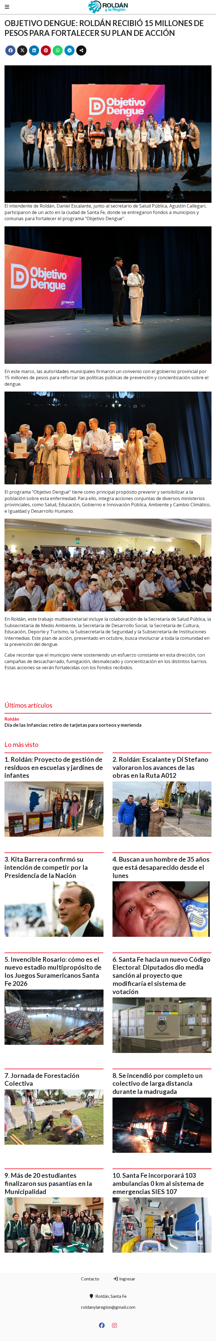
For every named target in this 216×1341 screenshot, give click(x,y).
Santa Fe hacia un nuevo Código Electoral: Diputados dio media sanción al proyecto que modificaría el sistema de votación (161, 975)
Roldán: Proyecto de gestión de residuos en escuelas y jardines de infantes (53, 767)
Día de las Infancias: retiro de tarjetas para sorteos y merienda (72, 725)
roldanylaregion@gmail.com (108, 1307)
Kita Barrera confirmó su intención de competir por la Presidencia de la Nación (46, 867)
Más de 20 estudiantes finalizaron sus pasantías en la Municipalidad (48, 1183)
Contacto (90, 1278)
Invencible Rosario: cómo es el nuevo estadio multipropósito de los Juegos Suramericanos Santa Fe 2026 (53, 971)
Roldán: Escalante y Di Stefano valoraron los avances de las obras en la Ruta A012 (160, 767)
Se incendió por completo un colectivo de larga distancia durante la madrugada (157, 1083)
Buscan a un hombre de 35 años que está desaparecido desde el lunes (161, 867)
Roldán (11, 718)
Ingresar (126, 1278)
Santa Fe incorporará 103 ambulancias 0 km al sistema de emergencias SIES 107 (158, 1183)
